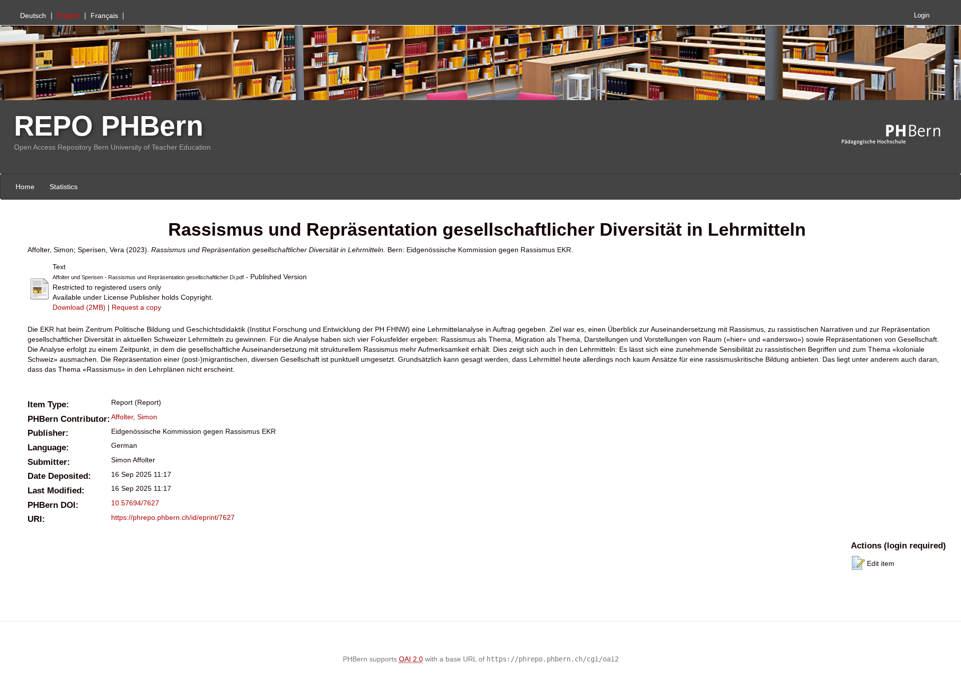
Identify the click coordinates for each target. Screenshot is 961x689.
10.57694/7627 (135, 503)
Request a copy (136, 307)
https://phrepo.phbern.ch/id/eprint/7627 (173, 517)
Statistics (64, 187)
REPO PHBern (108, 126)
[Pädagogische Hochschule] (898, 135)
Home (25, 187)
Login (921, 15)
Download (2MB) (79, 307)
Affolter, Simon (134, 417)
